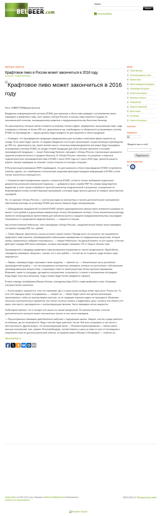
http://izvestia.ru (13, 338)
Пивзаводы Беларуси (139, 89)
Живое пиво (135, 80)
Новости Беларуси (138, 93)
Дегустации (135, 111)
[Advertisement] (81, 41)
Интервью (134, 116)
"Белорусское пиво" (147, 497)
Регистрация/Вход (105, 14)
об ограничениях (22, 500)
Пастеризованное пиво (140, 75)
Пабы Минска (136, 71)
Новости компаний (138, 107)
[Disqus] (64, 401)
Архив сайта (10, 497)
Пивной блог (135, 102)
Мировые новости (138, 98)
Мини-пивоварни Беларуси (142, 84)
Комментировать (23, 76)
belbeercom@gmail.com (54, 497)
